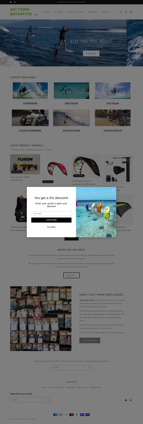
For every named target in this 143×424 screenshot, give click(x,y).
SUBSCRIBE (51, 220)
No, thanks (51, 227)
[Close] (113, 190)
